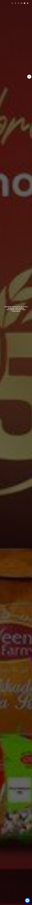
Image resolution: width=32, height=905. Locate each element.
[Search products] (29, 77)
